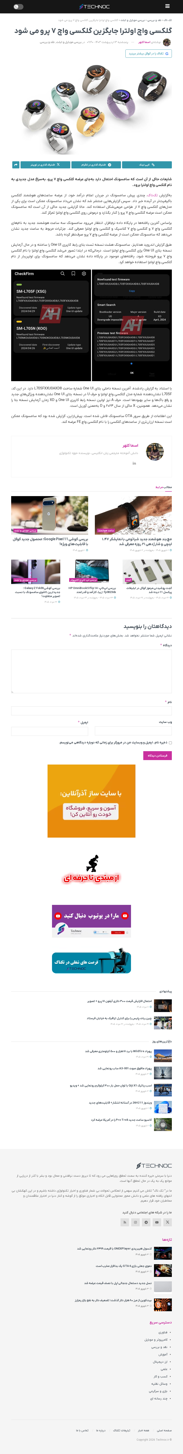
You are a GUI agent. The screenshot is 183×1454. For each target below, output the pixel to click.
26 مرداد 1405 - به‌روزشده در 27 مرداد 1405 (149, 597)
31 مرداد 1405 (142, 1056)
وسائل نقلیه (159, 1384)
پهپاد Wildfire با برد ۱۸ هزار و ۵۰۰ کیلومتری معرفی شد (118, 1051)
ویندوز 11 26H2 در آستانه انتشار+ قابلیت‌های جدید (120, 1103)
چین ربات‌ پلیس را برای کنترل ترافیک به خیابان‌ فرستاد (119, 1018)
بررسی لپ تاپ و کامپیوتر (83, 580)
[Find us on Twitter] (167, 1222)
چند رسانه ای (158, 1399)
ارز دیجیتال (160, 1362)
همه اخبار (143, 1430)
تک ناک (168, 20)
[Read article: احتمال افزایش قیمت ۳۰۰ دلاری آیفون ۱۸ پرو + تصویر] (163, 1005)
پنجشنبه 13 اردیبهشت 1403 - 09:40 (107, 42)
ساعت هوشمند (106, 530)
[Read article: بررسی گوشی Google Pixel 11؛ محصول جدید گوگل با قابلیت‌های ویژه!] (49, 515)
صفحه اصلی (164, 1430)
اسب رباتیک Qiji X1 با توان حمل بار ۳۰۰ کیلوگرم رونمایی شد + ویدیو (111, 1086)
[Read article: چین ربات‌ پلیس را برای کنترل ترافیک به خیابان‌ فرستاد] (163, 1022)
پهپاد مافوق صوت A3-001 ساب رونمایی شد (125, 1068)
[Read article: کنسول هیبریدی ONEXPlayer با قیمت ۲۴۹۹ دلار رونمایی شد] (163, 1253)
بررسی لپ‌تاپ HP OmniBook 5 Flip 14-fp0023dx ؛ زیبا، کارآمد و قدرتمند (92, 590)
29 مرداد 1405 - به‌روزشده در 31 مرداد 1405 (129, 1024)
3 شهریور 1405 (142, 1074)
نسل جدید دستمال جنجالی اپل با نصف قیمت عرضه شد (118, 1283)
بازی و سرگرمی (158, 1391)
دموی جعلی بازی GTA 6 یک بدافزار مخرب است (124, 1266)
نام (168, 702)
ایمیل (83, 722)
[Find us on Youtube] (157, 1222)
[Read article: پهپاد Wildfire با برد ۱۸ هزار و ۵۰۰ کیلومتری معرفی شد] (163, 1055)
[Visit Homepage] (94, 7)
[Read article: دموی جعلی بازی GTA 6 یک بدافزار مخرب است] (163, 1270)
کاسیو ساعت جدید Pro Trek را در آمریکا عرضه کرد (121, 1120)
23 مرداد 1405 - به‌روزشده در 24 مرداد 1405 (94, 597)
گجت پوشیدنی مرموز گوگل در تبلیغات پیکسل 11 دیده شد (149, 590)
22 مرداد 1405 (51, 602)
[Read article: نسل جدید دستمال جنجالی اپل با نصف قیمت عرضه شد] (163, 1287)
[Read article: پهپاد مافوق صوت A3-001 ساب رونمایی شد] (163, 1073)
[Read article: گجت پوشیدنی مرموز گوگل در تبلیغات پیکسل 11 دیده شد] (147, 572)
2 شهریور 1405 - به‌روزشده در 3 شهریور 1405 (149, 550)
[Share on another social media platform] (15, 164)
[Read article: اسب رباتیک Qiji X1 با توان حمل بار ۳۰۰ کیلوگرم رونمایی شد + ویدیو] (163, 1090)
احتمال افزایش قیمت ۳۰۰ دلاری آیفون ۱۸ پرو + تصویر (119, 1001)
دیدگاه (166, 645)
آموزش (162, 1354)
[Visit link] (91, 801)
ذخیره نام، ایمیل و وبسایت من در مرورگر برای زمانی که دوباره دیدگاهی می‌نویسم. (113, 742)
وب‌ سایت (165, 722)
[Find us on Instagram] (135, 1222)
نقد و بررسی (154, 20)
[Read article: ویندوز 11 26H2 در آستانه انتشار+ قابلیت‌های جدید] (163, 1107)
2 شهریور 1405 (142, 1108)
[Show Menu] (167, 6)
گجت (128, 580)
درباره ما (101, 1430)
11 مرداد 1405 (143, 1007)
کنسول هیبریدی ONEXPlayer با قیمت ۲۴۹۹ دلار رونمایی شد (114, 1249)
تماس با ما (82, 1430)
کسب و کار (160, 1376)
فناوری (162, 1332)
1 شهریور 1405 (79, 550)
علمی (164, 1369)
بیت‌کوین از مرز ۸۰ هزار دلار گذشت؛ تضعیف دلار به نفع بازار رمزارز (113, 1300)
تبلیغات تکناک (121, 1430)
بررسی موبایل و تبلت (133, 20)
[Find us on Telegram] (146, 1222)
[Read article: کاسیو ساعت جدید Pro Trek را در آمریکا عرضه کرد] (163, 1124)
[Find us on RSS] (125, 1222)
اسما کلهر (144, 42)
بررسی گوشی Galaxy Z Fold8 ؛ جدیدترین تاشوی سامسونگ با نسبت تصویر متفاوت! (37, 592)
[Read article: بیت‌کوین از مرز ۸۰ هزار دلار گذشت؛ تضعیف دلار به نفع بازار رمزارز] (163, 1305)
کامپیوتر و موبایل (155, 1340)
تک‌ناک (153, 195)
